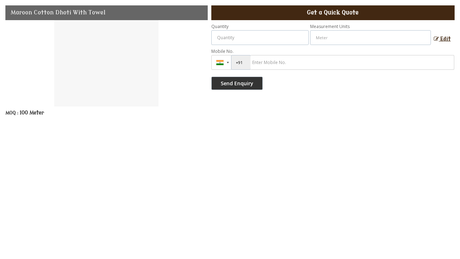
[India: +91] (221, 62)
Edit (445, 39)
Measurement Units (330, 26)
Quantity (220, 26)
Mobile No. (222, 51)
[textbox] (370, 37)
